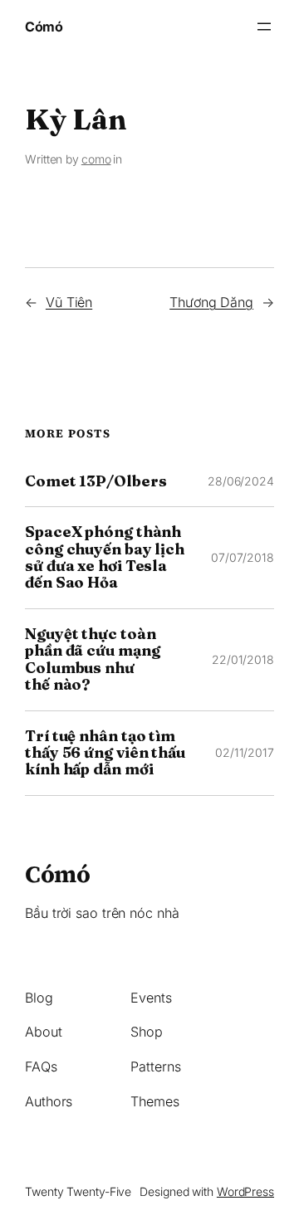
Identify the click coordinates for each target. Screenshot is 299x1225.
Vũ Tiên (69, 302)
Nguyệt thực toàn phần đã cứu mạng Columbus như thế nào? (92, 660)
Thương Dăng (211, 302)
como (96, 159)
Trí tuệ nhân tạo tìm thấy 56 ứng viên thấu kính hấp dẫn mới (105, 753)
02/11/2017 (244, 752)
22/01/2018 (243, 659)
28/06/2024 (241, 481)
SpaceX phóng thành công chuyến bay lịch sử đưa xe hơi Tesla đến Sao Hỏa (104, 558)
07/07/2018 (242, 557)
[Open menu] (264, 27)
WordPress (245, 1191)
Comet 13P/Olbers (95, 481)
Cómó (43, 26)
